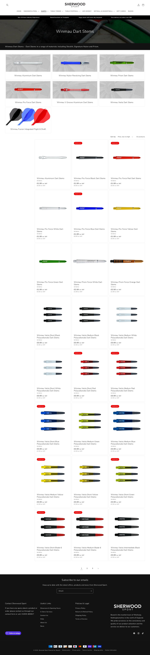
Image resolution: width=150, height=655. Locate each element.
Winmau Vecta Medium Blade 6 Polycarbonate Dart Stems (87, 549)
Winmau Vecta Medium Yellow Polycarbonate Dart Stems (50, 495)
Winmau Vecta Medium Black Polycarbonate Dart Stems (86, 336)
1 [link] (81, 568)
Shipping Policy (80, 615)
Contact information (111, 650)
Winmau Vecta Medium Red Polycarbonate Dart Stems (123, 389)
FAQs (42, 619)
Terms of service (87, 650)
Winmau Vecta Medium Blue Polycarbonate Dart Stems (123, 442)
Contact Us (44, 615)
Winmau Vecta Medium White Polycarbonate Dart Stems (124, 336)
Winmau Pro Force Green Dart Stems (50, 283)
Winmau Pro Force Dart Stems (28, 102)
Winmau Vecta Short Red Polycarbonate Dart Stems (85, 389)
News (42, 626)
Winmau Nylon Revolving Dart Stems (75, 75)
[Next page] (98, 568)
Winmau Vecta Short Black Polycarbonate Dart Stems (48, 336)
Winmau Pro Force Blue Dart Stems (89, 229)
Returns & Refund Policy (84, 612)
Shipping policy (98, 650)
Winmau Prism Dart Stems (121, 75)
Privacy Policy (80, 608)
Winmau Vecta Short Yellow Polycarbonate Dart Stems (86, 495)
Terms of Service (81, 619)
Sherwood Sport (43, 650)
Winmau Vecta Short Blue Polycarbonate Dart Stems (48, 442)
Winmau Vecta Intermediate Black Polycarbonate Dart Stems (125, 549)
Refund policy (66, 650)
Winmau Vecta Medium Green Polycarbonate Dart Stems (86, 442)
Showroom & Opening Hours (50, 608)
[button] (7, 5)
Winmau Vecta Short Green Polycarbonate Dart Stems (122, 495)
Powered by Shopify (54, 650)
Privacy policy (76, 650)
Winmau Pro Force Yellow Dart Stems (124, 230)
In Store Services (46, 612)
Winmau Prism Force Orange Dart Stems (125, 283)
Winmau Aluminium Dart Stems (28, 75)
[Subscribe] (91, 591)
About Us (43, 623)
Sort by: (113, 137)
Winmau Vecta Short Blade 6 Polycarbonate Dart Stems (49, 549)
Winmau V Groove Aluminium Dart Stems (75, 102)
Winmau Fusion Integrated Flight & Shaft (28, 129)
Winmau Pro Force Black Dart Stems (90, 178)
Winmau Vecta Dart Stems (121, 102)
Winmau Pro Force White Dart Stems (50, 230)
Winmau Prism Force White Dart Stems (88, 283)
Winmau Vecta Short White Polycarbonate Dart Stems (49, 389)
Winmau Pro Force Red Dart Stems (126, 178)
